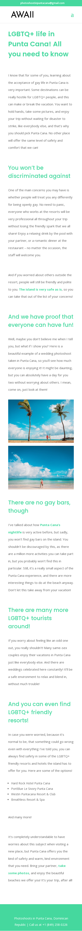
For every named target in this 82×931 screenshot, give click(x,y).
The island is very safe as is (40, 289)
